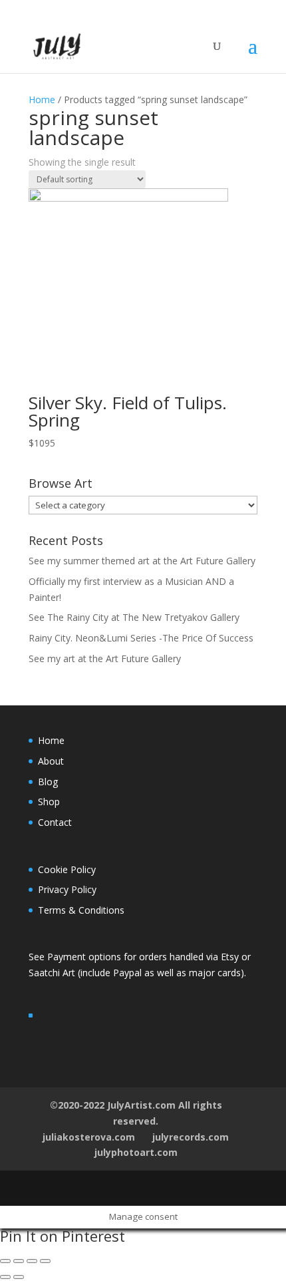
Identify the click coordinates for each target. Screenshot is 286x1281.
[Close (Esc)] (5, 1261)
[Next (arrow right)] (18, 1277)
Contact (55, 822)
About (51, 761)
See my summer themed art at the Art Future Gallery (142, 560)
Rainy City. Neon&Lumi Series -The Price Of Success (141, 638)
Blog (48, 781)
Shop (49, 801)
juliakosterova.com (89, 1137)
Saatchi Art (53, 972)
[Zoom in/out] (45, 1261)
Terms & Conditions (81, 910)
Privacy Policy (67, 889)
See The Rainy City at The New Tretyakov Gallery (134, 617)
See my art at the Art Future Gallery (105, 658)
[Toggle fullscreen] (32, 1261)
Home (42, 99)
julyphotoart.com (136, 1152)
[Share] (18, 1261)
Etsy (231, 956)
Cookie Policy (67, 869)
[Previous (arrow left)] (5, 1277)
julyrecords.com (190, 1137)
